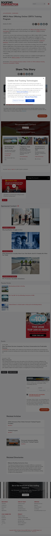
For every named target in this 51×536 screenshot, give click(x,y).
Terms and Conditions (22, 92)
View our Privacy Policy (31, 97)
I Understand (29, 100)
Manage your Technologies (19, 100)
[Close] (43, 78)
